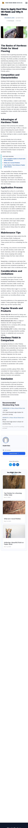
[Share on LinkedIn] (17, 464)
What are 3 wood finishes (12, 162)
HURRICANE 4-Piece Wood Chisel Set (13, 408)
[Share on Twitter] (10, 464)
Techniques (11, 20)
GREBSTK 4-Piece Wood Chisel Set (13, 417)
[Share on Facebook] (14, 464)
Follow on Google (8, 826)
